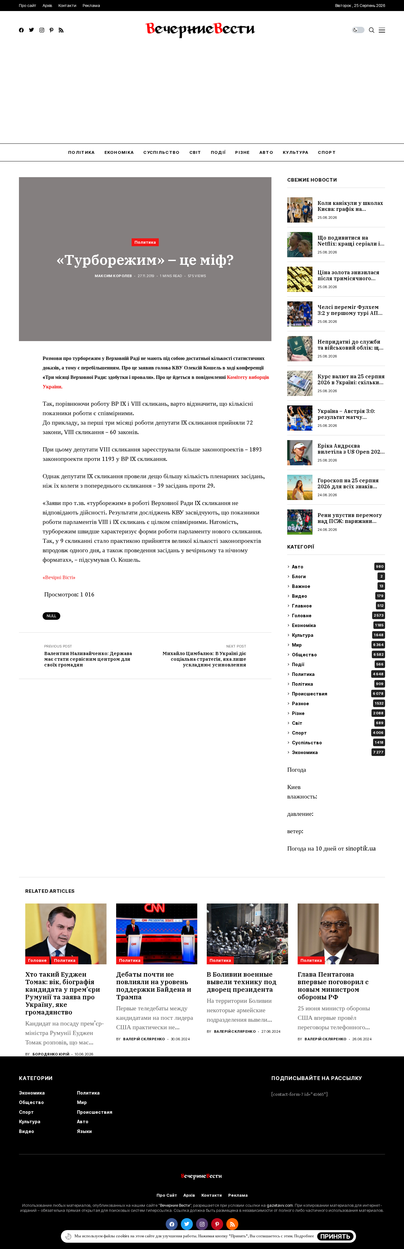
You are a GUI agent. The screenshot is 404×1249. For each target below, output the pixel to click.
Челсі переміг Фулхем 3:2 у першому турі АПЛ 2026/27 (350, 313)
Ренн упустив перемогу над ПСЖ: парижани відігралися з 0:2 (350, 521)
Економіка (337, 625)
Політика (337, 684)
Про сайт (167, 1195)
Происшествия (337, 693)
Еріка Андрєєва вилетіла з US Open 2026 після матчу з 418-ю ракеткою (350, 455)
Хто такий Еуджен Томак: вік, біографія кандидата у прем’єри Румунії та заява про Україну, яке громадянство (62, 993)
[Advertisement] (202, 96)
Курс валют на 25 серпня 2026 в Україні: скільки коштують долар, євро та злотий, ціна (351, 385)
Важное (337, 586)
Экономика (337, 752)
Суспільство (337, 742)
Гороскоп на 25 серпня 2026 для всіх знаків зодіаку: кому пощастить (348, 489)
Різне (337, 713)
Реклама (238, 1195)
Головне (337, 615)
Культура (337, 635)
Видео (337, 596)
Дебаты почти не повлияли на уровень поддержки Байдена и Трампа (153, 985)
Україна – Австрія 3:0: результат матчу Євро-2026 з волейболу (349, 417)
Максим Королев (113, 276)
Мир (337, 645)
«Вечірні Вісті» (60, 578)
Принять (335, 1236)
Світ (337, 723)
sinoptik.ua (361, 848)
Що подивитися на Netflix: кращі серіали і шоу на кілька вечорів (349, 244)
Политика (145, 242)
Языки (84, 1131)
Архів (189, 1195)
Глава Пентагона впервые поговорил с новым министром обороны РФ (333, 985)
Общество (337, 654)
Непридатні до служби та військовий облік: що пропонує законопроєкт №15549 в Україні (350, 351)
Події (337, 664)
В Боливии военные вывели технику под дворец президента (241, 982)
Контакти (211, 1195)
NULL (51, 615)
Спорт (337, 732)
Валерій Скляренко (144, 1039)
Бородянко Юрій (51, 1054)
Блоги (337, 576)
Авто (337, 566)
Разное (337, 703)
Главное (337, 605)
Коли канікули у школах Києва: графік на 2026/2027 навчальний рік (350, 212)
